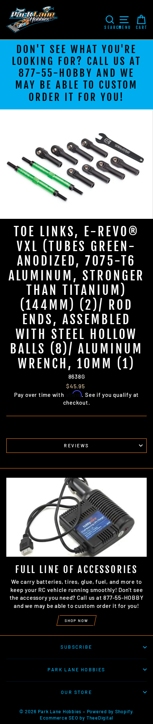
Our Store (76, 692)
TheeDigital (100, 718)
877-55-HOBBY (55, 73)
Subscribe (76, 646)
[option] (76, 74)
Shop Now (76, 620)
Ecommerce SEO (59, 718)
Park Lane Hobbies (76, 669)
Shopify (123, 711)
